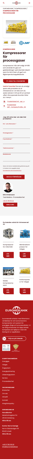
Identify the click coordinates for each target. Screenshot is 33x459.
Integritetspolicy (8, 403)
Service (5, 378)
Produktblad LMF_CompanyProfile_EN (16, 106)
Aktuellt (5, 397)
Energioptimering (8, 371)
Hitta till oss (6, 421)
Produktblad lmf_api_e (15, 101)
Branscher (6, 390)
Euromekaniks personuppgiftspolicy (12, 170)
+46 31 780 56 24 (8, 201)
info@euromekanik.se (10, 447)
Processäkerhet (8, 381)
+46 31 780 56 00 (8, 444)
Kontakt (5, 400)
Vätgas (4, 365)
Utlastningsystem (8, 375)
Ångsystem (6, 368)
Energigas (5, 361)
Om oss (5, 393)
